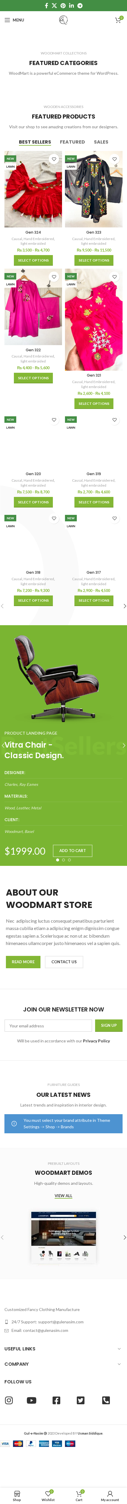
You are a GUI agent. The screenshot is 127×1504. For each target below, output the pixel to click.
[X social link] (54, 5)
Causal (17, 239)
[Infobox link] (63, 779)
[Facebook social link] (46, 5)
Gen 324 (33, 232)
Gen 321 (94, 375)
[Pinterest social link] (63, 5)
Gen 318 (33, 572)
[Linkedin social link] (71, 5)
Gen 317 (94, 572)
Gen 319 (94, 473)
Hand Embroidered (39, 239)
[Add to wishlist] (54, 159)
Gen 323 (93, 232)
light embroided (33, 243)
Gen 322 (33, 349)
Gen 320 (33, 473)
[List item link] (63, 1322)
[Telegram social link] (80, 5)
